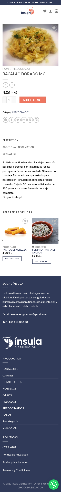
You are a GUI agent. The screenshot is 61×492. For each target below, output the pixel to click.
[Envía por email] (24, 120)
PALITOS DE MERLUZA (14, 249)
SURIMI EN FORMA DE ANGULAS (43, 251)
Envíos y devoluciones (15, 462)
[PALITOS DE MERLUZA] (16, 231)
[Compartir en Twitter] (18, 120)
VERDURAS (10, 427)
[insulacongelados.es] (27, 11)
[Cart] (56, 11)
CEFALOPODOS (12, 381)
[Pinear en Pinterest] (30, 120)
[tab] (30, 140)
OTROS (7, 395)
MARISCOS (9, 388)
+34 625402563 (18, 321)
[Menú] (5, 11)
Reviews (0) (9, 154)
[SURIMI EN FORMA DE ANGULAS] (45, 231)
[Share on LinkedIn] (36, 120)
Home (6, 69)
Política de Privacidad (15, 454)
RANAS (7, 414)
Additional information (18, 147)
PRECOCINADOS (21, 69)
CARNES (8, 375)
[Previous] (2, 246)
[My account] (50, 11)
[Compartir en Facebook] (12, 120)
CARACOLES (10, 368)
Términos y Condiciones (16, 470)
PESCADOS (9, 401)
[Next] (58, 246)
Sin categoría (10, 421)
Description (10, 140)
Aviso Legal (9, 446)
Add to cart (32, 99)
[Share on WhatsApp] (5, 120)
